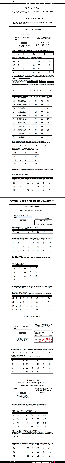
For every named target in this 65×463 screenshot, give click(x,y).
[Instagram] (54, 462)
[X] (53, 462)
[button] (19, 3)
